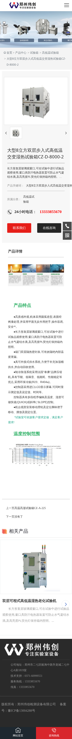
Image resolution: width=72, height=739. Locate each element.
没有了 (18, 516)
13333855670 (51, 211)
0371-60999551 (33, 675)
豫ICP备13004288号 (21, 710)
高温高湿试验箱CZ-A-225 (30, 508)
